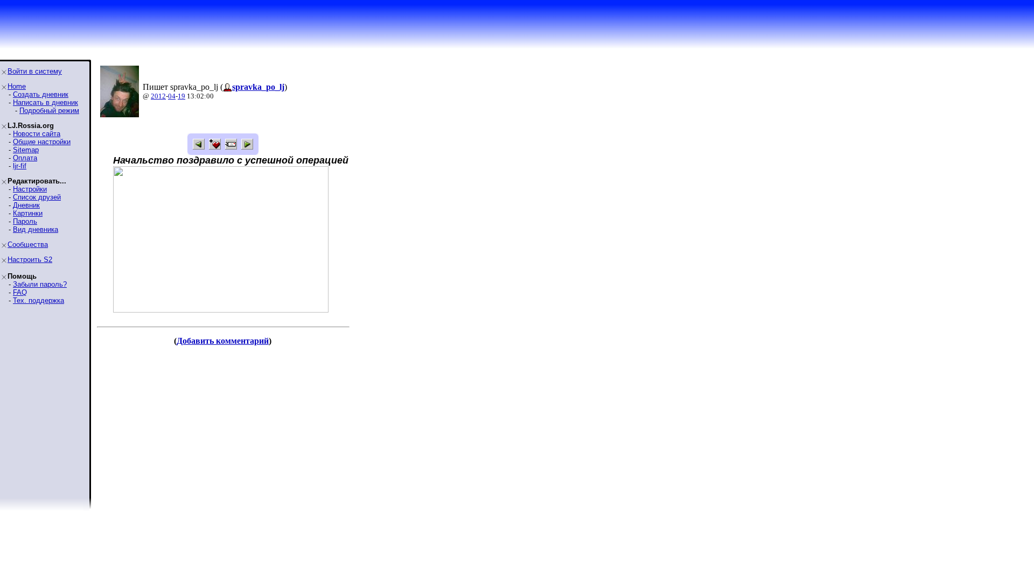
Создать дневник (40, 94)
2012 (158, 96)
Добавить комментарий (223, 340)
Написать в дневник (45, 102)
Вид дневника (35, 229)
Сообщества (28, 244)
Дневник (26, 205)
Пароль (25, 221)
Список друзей (37, 197)
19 (181, 96)
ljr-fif (19, 166)
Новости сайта (36, 134)
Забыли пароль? (40, 284)
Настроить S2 (30, 260)
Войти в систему (35, 71)
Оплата (25, 158)
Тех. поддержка (38, 300)
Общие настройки (42, 142)
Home (17, 86)
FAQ (20, 292)
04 (172, 96)
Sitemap (26, 150)
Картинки (28, 213)
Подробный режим (49, 111)
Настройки (30, 189)
